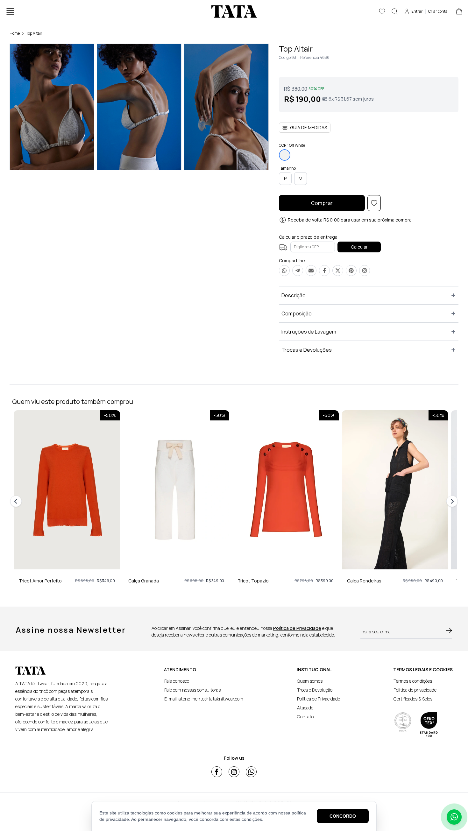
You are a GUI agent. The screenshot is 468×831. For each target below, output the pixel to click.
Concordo (343, 816)
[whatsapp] (251, 772)
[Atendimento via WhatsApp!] (454, 817)
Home (15, 33)
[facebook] (217, 772)
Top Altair (34, 33)
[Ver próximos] (451, 501)
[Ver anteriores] (17, 501)
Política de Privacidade (297, 628)
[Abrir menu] (10, 11)
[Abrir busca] (395, 11)
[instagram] (234, 772)
